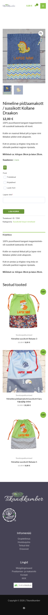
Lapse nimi (12, 194)
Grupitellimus (24, 539)
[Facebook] (24, 608)
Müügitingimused (24, 568)
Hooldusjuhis (24, 542)
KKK (24, 578)
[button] (40, 33)
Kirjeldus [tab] (7, 235)
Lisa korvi (13, 211)
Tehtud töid (24, 545)
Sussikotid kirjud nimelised (24, 222)
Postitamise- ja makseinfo (24, 571)
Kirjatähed (11, 182)
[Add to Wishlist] (5, 167)
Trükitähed (11, 177)
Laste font (11, 188)
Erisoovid (24, 549)
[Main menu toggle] (43, 6)
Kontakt (24, 575)
